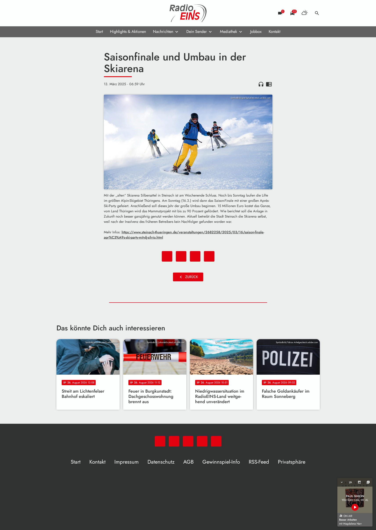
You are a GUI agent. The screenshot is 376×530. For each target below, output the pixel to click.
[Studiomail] (87, 13)
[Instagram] (78, 13)
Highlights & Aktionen (128, 31)
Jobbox (256, 31)
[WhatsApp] (60, 13)
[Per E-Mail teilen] (209, 256)
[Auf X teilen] (181, 256)
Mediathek (228, 31)
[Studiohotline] (96, 13)
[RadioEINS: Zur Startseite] (188, 13)
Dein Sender (196, 31)
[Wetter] (304, 13)
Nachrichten (163, 31)
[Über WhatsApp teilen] (195, 256)
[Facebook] (69, 13)
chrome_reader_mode (269, 84)
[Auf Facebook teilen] (167, 256)
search (317, 13)
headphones (261, 84)
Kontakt (274, 31)
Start (99, 31)
